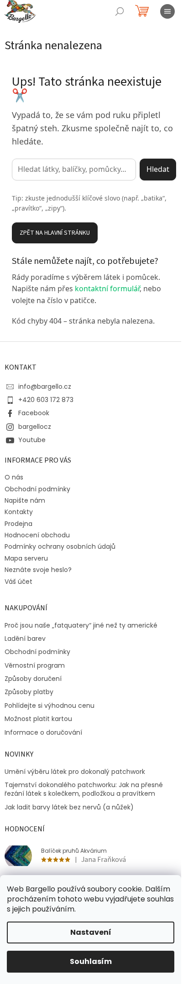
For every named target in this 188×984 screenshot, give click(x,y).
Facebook (33, 412)
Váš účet (18, 581)
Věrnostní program (35, 665)
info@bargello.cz (44, 386)
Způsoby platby (29, 692)
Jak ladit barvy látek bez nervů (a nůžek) (69, 807)
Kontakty (19, 511)
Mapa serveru (26, 558)
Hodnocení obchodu (37, 535)
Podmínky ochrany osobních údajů (60, 546)
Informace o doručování (43, 732)
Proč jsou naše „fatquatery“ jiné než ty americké (81, 625)
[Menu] (167, 11)
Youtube (32, 439)
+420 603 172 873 (45, 399)
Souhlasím (91, 961)
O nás (14, 477)
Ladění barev (25, 638)
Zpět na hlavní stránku (55, 232)
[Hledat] (119, 11)
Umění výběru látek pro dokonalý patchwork (75, 772)
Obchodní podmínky (37, 489)
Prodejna (18, 523)
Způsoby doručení (33, 679)
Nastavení (90, 932)
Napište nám (25, 500)
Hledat (157, 169)
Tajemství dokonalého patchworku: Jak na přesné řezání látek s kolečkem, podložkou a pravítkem (84, 789)
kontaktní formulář (107, 288)
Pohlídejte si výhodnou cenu (49, 705)
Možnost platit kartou (38, 719)
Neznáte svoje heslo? (38, 569)
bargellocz (34, 426)
